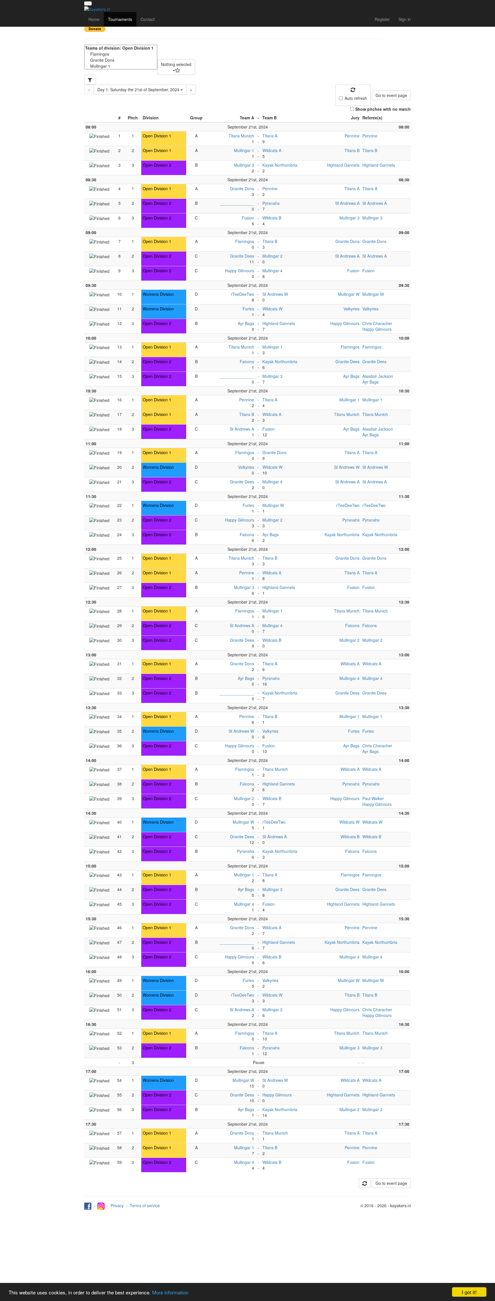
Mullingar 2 (272, 256)
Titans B (352, 150)
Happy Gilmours (239, 270)
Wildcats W (272, 309)
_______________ (237, 203)
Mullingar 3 (244, 165)
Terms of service (145, 1205)
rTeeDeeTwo (242, 294)
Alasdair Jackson (377, 376)
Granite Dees (242, 256)
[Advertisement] (247, 1253)
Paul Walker (373, 798)
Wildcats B (271, 218)
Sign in (404, 19)
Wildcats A (271, 150)
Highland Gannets (343, 165)
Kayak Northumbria (279, 165)
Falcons (247, 361)
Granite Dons (242, 188)
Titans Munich (241, 136)
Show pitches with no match (383, 109)
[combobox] (176, 67)
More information (170, 1292)
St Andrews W (275, 294)
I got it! (469, 1292)
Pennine (352, 136)
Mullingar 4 (272, 270)
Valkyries (351, 309)
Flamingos (244, 241)
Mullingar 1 (244, 150)
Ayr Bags (246, 323)
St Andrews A (347, 203)
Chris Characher (377, 323)
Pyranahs (271, 203)
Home (94, 19)
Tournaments (120, 19)
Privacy (117, 1205)
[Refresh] (365, 1183)
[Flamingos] (121, 54)
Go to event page (391, 95)
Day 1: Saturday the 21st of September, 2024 (138, 89)
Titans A (269, 136)
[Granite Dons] (121, 60)
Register (382, 19)
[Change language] (88, 3)
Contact (148, 19)
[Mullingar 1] (121, 66)
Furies (248, 309)
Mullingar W (349, 294)
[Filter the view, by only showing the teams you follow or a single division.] (90, 80)
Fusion (248, 218)
